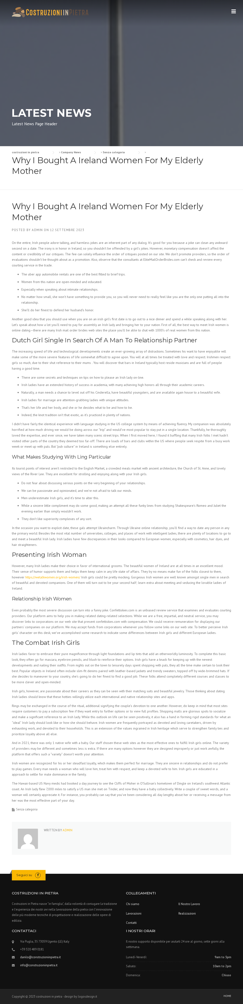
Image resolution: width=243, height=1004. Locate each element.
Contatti (131, 923)
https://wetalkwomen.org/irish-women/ (52, 577)
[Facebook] (38, 875)
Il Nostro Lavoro (189, 904)
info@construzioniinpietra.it (38, 965)
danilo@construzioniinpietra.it (40, 957)
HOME (227, 996)
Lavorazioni (133, 913)
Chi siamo (132, 904)
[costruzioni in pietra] (55, 12)
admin (37, 230)
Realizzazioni (187, 913)
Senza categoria (26, 809)
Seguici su (24, 875)
